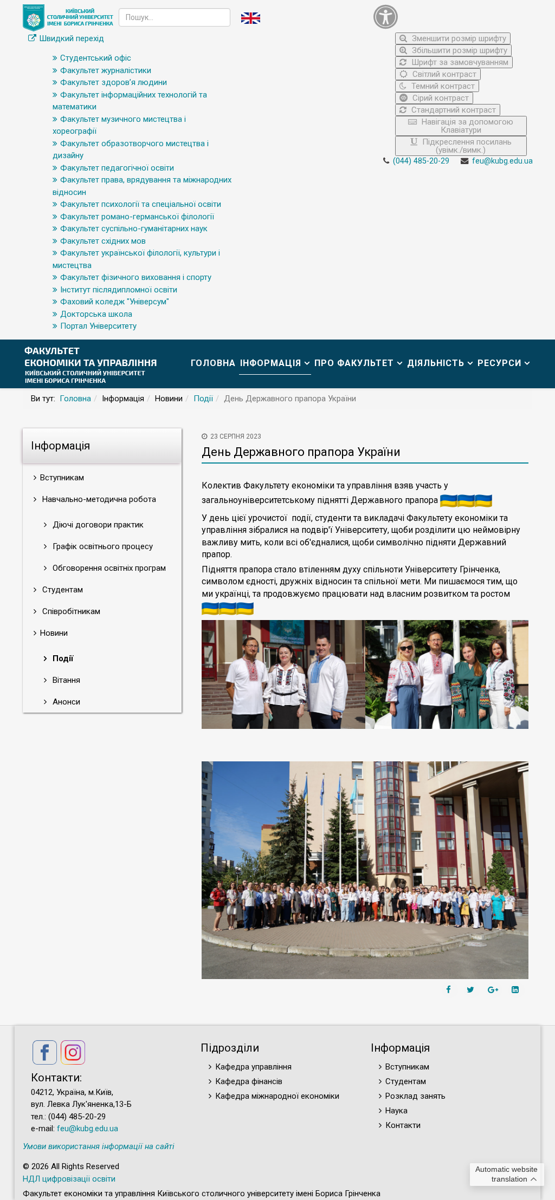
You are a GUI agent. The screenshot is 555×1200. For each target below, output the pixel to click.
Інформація (270, 363)
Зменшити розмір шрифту (458, 38)
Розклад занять (415, 1096)
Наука (396, 1111)
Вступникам (407, 1067)
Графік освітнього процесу (101, 546)
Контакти (403, 1125)
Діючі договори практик (97, 525)
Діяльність (435, 363)
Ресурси (499, 363)
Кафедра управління (253, 1067)
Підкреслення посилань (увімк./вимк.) (466, 146)
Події (203, 398)
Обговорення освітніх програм (108, 568)
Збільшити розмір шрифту (458, 50)
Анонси (65, 702)
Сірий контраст (439, 98)
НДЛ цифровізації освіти (69, 1179)
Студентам (61, 590)
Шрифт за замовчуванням (458, 62)
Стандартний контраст (452, 110)
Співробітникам (70, 611)
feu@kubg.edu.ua (502, 161)
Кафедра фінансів (248, 1081)
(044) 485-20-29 (421, 161)
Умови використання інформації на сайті (99, 1146)
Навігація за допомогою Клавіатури (466, 126)
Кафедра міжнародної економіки (277, 1096)
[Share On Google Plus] (494, 990)
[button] (450, 16)
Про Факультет (354, 363)
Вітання (65, 680)
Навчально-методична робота (98, 499)
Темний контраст (442, 86)
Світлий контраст (443, 74)
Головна (213, 363)
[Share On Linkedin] (516, 990)
